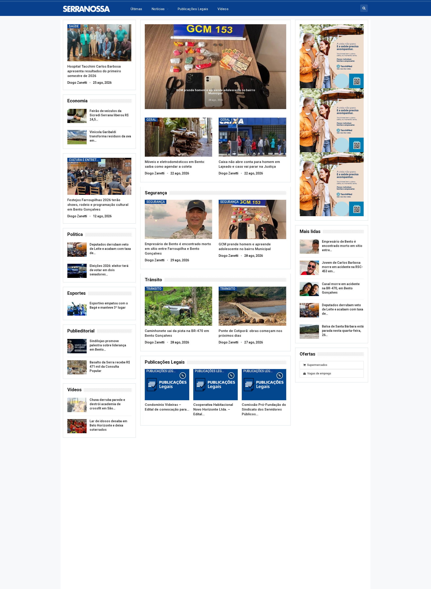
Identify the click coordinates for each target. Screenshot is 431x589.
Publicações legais (193, 9)
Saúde (74, 26)
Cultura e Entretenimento (85, 160)
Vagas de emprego (319, 373)
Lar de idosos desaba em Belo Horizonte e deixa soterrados (108, 425)
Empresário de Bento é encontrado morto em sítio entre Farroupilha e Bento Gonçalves (178, 248)
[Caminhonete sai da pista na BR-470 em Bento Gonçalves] (178, 306)
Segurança (155, 202)
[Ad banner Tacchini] (332, 56)
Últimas (136, 9)
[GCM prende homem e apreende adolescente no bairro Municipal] (252, 219)
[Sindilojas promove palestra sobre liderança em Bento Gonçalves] (77, 346)
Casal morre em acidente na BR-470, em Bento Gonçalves (341, 288)
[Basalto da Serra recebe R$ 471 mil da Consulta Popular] (77, 367)
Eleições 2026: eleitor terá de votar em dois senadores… (109, 270)
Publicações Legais (162, 371)
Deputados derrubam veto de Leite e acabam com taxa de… (110, 249)
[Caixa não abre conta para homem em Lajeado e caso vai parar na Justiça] (252, 137)
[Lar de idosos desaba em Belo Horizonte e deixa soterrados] (77, 426)
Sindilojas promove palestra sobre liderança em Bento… (108, 345)
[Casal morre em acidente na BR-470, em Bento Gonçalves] (309, 289)
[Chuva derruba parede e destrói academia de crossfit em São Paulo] (77, 405)
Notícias (158, 9)
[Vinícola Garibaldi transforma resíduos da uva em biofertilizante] (77, 137)
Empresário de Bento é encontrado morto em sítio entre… (342, 246)
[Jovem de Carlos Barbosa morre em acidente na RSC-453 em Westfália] (309, 268)
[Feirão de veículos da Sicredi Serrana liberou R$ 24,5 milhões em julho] (77, 116)
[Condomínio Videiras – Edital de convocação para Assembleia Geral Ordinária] (167, 384)
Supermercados (317, 365)
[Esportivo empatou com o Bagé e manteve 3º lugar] (77, 308)
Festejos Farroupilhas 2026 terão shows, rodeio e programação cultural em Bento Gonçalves (97, 204)
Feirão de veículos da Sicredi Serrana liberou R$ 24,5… (109, 115)
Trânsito (153, 288)
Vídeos (223, 9)
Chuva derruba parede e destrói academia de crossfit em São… (107, 404)
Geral (151, 119)
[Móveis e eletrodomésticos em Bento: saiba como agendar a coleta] (178, 137)
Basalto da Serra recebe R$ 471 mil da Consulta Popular (110, 366)
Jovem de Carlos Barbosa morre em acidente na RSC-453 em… (342, 267)
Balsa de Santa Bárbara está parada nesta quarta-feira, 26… (343, 331)
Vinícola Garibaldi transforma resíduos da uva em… (110, 136)
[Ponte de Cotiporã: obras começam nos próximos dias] (252, 306)
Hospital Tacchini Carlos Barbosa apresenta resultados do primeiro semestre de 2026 (94, 71)
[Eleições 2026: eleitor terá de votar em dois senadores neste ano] (77, 271)
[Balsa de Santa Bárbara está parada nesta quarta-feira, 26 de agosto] (309, 331)
